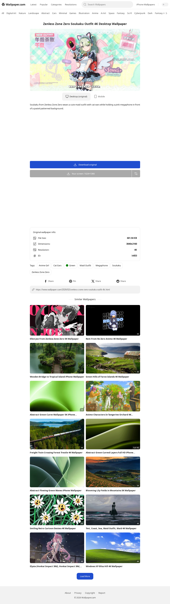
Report (101, 592)
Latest (33, 4)
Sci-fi (129, 13)
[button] (49, 281)
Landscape (33, 13)
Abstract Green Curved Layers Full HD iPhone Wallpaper (109, 452)
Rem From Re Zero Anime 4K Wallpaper (106, 338)
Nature (22, 13)
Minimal (63, 13)
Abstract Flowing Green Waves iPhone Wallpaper (56, 490)
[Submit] (85, 4)
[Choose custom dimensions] (136, 173)
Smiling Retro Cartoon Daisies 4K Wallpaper (53, 528)
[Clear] (129, 4)
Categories (56, 4)
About (68, 592)
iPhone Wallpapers (145, 4)
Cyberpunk (139, 13)
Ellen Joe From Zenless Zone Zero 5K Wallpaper (54, 338)
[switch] (165, 4)
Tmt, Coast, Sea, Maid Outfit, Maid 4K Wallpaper (111, 528)
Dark (150, 13)
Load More (85, 576)
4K (135, 249)
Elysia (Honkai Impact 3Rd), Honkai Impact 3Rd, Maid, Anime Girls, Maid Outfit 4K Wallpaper (55, 566)
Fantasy (121, 13)
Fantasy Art (160, 13)
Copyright (90, 592)
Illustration (84, 13)
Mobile (101, 96)
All (3, 13)
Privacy (78, 592)
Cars (54, 13)
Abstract (45, 13)
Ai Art (103, 13)
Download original (88, 164)
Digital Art (11, 13)
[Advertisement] (156, 69)
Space (111, 13)
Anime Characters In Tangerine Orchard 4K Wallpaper (108, 414)
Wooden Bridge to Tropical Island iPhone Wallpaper (57, 376)
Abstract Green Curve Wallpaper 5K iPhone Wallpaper (52, 414)
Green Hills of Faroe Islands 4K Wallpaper (107, 376)
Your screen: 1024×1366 (83, 173)
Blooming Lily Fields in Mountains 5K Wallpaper (111, 490)
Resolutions (71, 4)
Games (72, 13)
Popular (44, 4)
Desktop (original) (78, 96)
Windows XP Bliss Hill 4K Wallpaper (104, 566)
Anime (95, 13)
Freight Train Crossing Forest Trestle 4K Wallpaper (56, 452)
